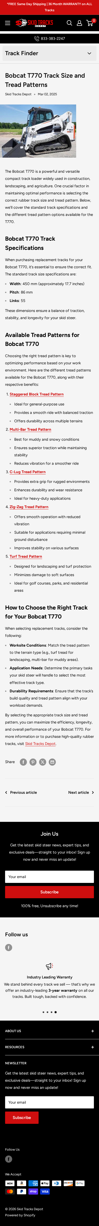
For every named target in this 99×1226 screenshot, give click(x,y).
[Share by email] (52, 761)
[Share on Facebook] (23, 761)
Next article (78, 792)
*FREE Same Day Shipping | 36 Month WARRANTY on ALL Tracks (49, 7)
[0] (90, 23)
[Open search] (69, 23)
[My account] (79, 23)
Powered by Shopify (20, 1215)
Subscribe (49, 892)
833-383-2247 (53, 38)
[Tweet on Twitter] (42, 761)
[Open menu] (7, 23)
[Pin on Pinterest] (33, 761)
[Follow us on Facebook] (8, 947)
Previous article (23, 792)
